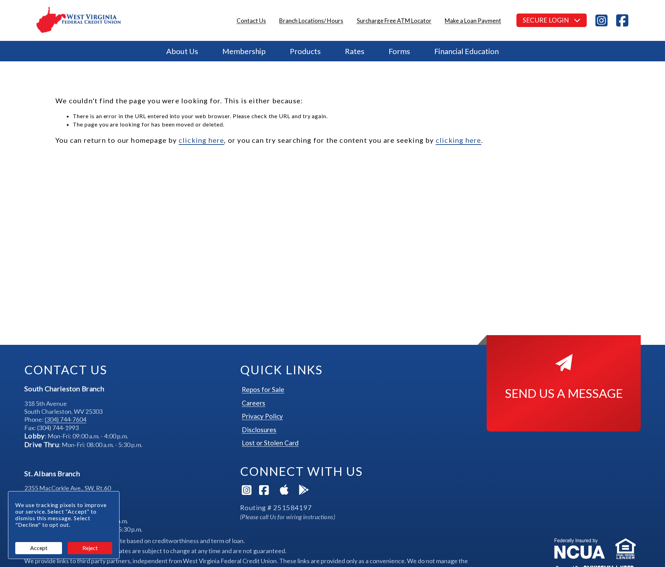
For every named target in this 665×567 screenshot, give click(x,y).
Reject (90, 547)
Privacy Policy (262, 416)
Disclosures (259, 430)
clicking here (201, 140)
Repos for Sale (263, 389)
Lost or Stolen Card (270, 443)
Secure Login (546, 20)
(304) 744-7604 (65, 419)
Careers (253, 403)
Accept (38, 547)
